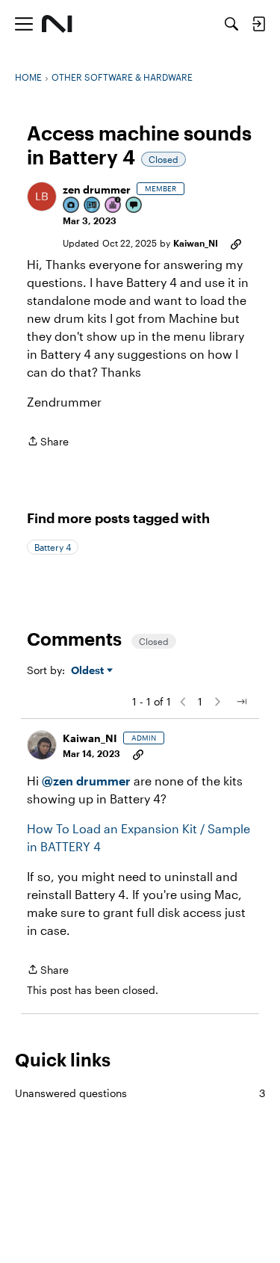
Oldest (89, 671)
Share (48, 442)
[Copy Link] (236, 243)
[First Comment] (134, 206)
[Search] (231, 24)
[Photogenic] (72, 206)
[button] (42, 196)
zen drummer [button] (97, 189)
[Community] (57, 24)
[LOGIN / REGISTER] (258, 24)
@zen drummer (86, 780)
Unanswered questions (140, 1093)
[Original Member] (93, 206)
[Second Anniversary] (113, 206)
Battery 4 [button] (52, 547)
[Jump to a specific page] (241, 702)
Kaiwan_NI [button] (195, 243)
